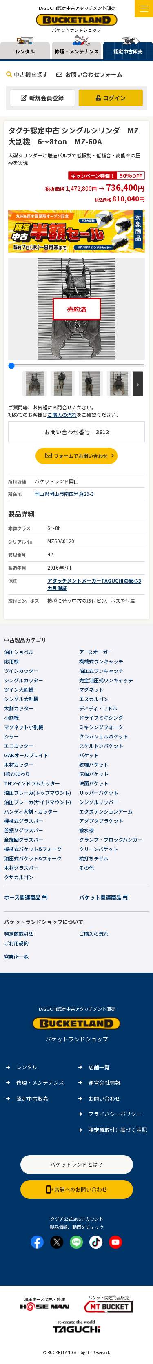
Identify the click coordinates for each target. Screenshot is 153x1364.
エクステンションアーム (106, 811)
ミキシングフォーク (101, 726)
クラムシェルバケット (103, 736)
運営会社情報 (104, 1082)
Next (138, 383)
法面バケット (94, 783)
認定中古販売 (32, 1098)
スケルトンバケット (101, 745)
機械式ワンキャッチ (101, 661)
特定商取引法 (18, 933)
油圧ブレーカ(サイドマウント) (37, 801)
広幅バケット (94, 773)
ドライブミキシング (101, 717)
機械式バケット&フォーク (33, 848)
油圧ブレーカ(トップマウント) (37, 792)
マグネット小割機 (23, 726)
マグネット (91, 689)
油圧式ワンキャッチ (101, 670)
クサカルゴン (18, 876)
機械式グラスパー (23, 820)
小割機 (11, 717)
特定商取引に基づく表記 (118, 1130)
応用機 (11, 661)
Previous (15, 383)
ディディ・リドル (98, 708)
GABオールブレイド (26, 755)
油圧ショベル (18, 651)
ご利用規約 (16, 943)
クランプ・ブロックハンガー (110, 839)
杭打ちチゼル (94, 858)
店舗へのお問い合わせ (80, 1189)
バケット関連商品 (101, 897)
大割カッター (18, 708)
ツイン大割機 (18, 689)
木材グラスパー (21, 867)
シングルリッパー (98, 801)
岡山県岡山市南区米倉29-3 (64, 493)
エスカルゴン (94, 698)
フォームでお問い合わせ (81, 455)
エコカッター (18, 745)
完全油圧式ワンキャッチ (106, 679)
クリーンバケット (98, 848)
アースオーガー (96, 651)
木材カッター (18, 764)
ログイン (114, 98)
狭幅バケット (94, 764)
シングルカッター (23, 679)
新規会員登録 (46, 98)
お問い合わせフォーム (93, 74)
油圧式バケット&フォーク (33, 858)
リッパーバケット (98, 792)
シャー (11, 736)
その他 (86, 867)
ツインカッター (21, 670)
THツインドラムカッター (32, 783)
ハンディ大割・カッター (31, 811)
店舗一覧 (99, 1067)
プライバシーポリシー (115, 1114)
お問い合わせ (104, 1098)
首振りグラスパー (23, 830)
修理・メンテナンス (40, 1082)
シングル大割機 (21, 698)
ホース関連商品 (23, 897)
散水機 (86, 830)
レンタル (27, 1067)
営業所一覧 (16, 956)
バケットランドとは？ (76, 1164)
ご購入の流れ (62, 414)
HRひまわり (17, 773)
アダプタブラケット (101, 820)
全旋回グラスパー (23, 839)
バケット (89, 755)
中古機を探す (31, 74)
